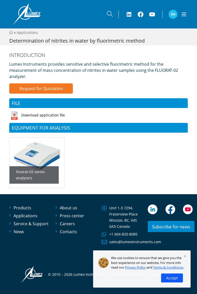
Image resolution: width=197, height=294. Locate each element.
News (19, 231)
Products (22, 208)
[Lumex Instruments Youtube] (152, 14)
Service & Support (31, 224)
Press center (72, 216)
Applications (27, 32)
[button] (110, 15)
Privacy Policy (135, 267)
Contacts (68, 231)
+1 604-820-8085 (123, 234)
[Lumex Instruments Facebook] (140, 14)
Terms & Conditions (168, 267)
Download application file (43, 115)
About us (68, 208)
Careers (67, 224)
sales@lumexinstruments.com (135, 241)
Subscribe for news (171, 227)
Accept (172, 278)
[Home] (11, 32)
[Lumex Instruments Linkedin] (129, 14)
